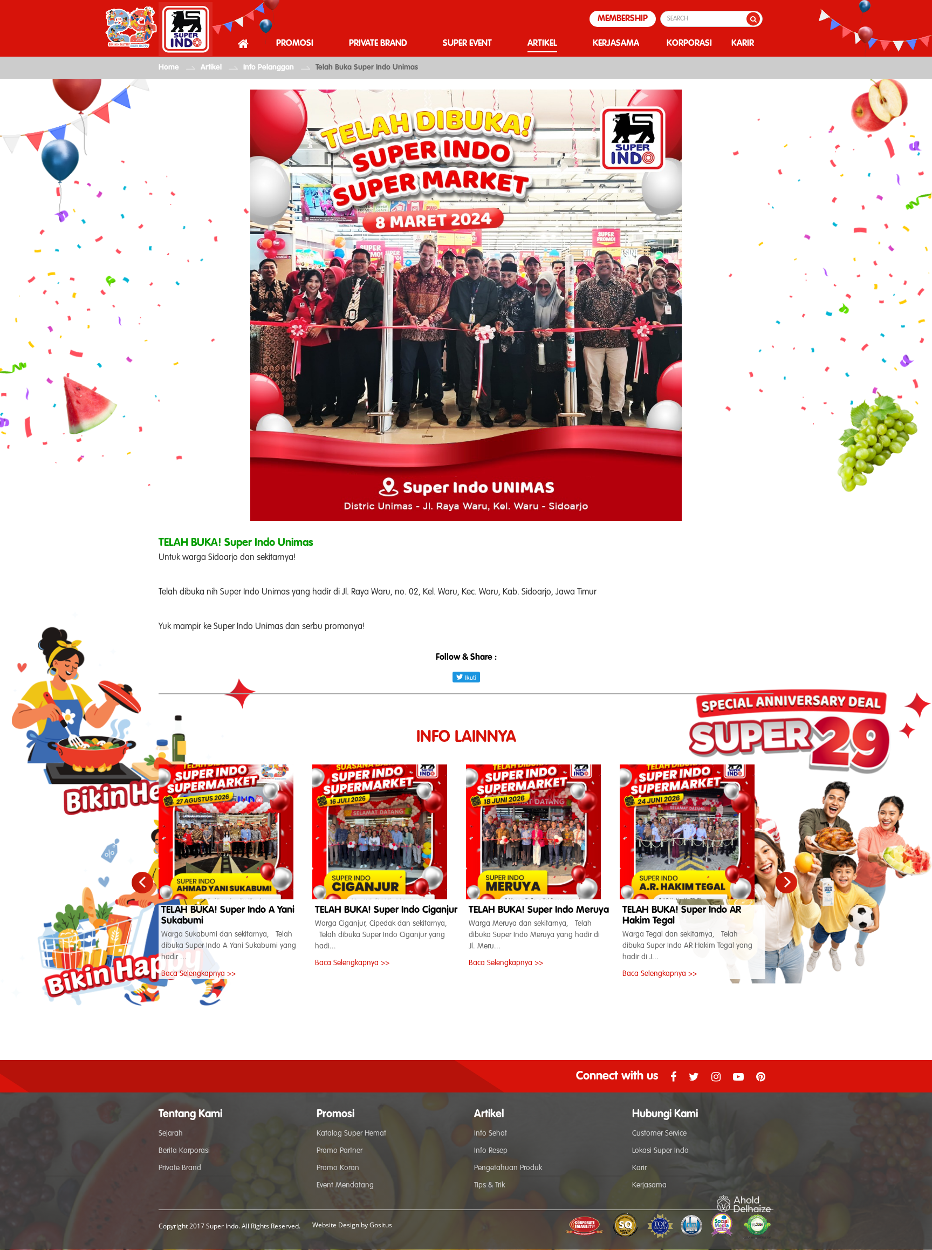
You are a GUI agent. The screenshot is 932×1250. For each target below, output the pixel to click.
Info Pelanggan (268, 67)
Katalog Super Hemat (351, 1133)
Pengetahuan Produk (508, 1168)
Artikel (211, 67)
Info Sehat (490, 1133)
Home (169, 67)
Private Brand (180, 1168)
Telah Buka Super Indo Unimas (367, 67)
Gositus (380, 1224)
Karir (639, 1168)
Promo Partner (339, 1151)
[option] (235, 872)
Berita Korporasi (184, 1151)
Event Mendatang (345, 1185)
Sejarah (171, 1133)
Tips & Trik (489, 1185)
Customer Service (659, 1133)
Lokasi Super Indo (660, 1151)
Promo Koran (338, 1168)
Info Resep (491, 1151)
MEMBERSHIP (623, 19)
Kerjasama (649, 1185)
